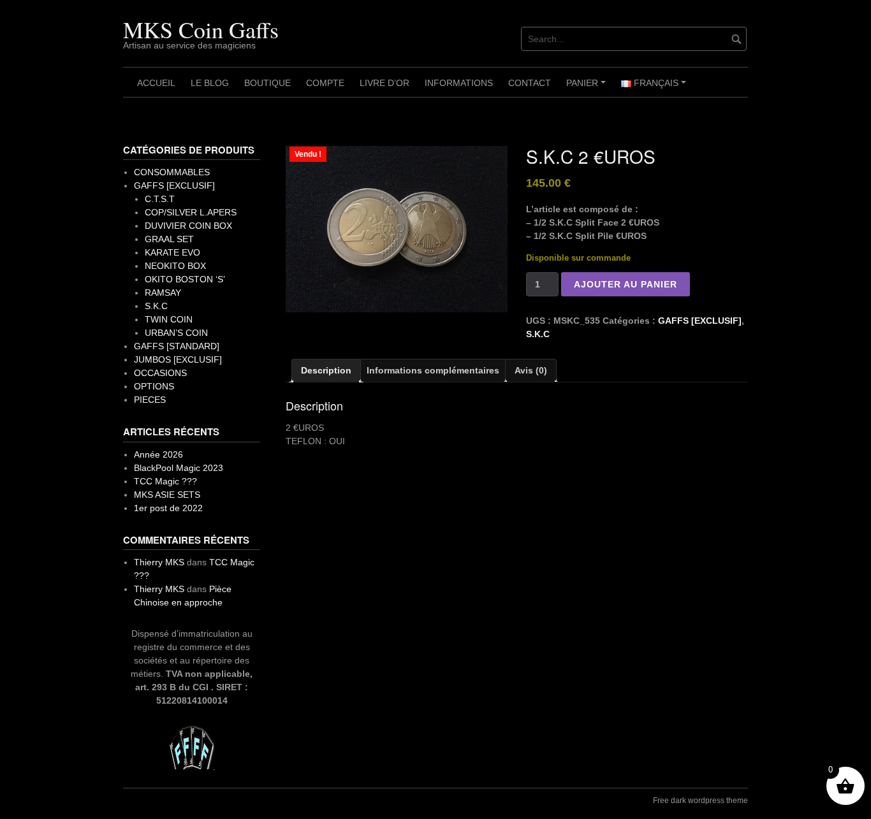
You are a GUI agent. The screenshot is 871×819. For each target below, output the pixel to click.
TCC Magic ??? (165, 481)
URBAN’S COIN (176, 333)
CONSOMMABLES (172, 172)
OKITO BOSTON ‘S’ (185, 279)
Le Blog (210, 83)
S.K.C (538, 334)
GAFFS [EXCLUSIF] (700, 320)
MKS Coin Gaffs (201, 29)
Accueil (156, 83)
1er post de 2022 (168, 508)
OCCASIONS (160, 373)
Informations (459, 83)
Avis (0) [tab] (531, 370)
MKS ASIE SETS (167, 494)
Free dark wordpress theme (700, 800)
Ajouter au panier (625, 284)
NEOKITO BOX (175, 266)
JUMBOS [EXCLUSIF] (178, 359)
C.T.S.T (160, 199)
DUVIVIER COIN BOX (188, 226)
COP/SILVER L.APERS (191, 212)
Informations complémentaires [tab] (433, 370)
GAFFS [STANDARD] (176, 346)
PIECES (150, 400)
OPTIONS (154, 386)
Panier (588, 87)
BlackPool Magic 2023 (178, 468)
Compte (325, 83)
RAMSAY (163, 292)
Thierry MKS (159, 562)
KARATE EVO (172, 252)
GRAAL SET (169, 239)
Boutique (267, 83)
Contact (529, 83)
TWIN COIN (169, 319)
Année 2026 (158, 454)
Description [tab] (326, 370)
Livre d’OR (384, 83)
